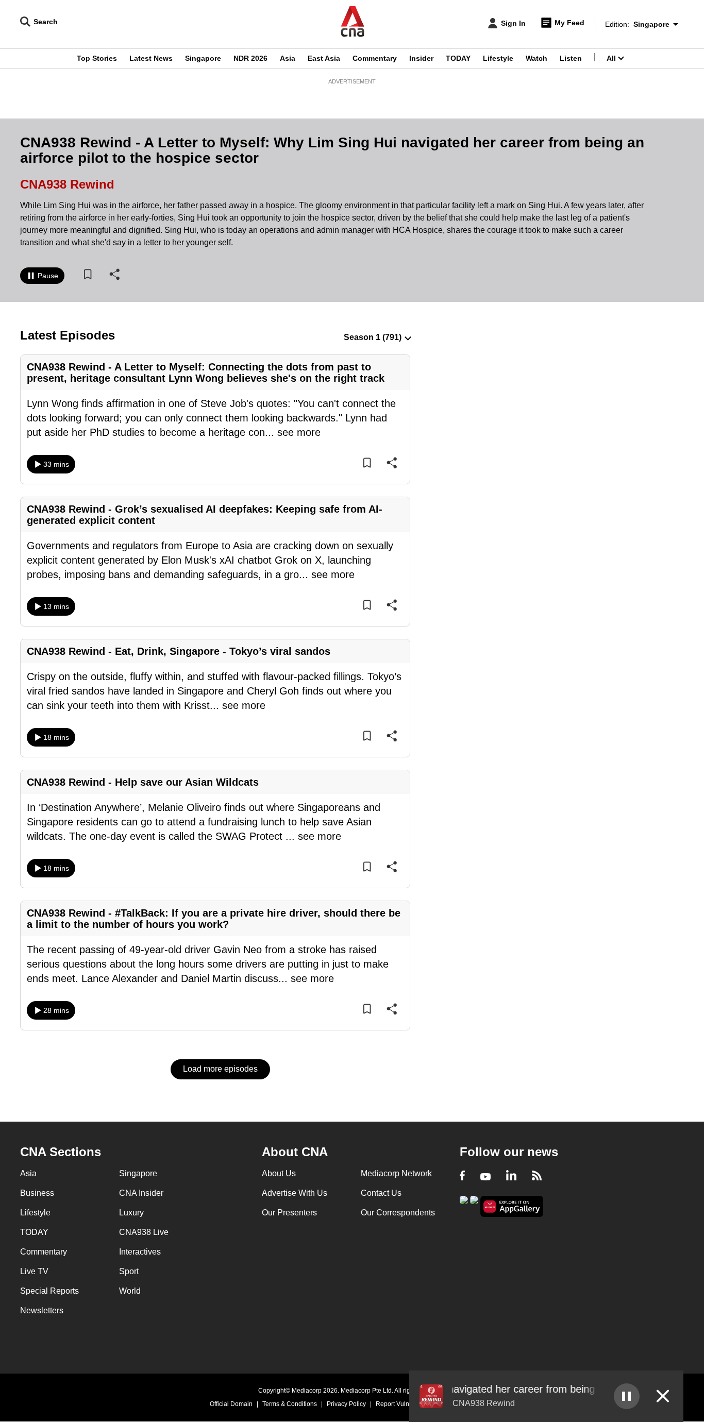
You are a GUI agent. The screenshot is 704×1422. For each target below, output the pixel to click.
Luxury (131, 1212)
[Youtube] (485, 1176)
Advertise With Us (294, 1193)
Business (37, 1193)
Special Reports (49, 1290)
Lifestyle (498, 58)
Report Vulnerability (403, 1404)
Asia (287, 58)
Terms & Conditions (289, 1404)
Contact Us (381, 1193)
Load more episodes (220, 1068)
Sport (129, 1271)
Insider (421, 58)
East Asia (324, 58)
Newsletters (41, 1310)
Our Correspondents (398, 1212)
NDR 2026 (250, 58)
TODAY (458, 58)
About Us (279, 1173)
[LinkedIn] (511, 1176)
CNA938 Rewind (67, 184)
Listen (571, 58)
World (130, 1290)
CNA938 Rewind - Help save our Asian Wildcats (143, 782)
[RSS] (537, 1176)
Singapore (203, 58)
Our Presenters (289, 1212)
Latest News (151, 58)
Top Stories (97, 58)
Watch (536, 58)
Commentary (375, 58)
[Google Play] (464, 1205)
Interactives (140, 1251)
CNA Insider (141, 1193)
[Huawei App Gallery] (511, 1206)
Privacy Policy (346, 1404)
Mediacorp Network (396, 1173)
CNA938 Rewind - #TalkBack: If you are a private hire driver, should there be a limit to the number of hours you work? (213, 918)
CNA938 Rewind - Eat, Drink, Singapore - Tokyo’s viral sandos (178, 651)
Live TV (34, 1271)
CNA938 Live (144, 1232)
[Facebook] (462, 1176)
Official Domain (231, 1404)
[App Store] (474, 1205)
